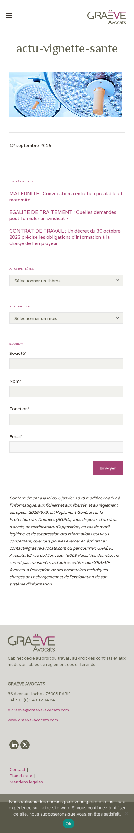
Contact (18, 769)
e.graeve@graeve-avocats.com (38, 710)
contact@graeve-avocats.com (37, 548)
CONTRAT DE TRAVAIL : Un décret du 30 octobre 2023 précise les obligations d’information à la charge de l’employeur (65, 237)
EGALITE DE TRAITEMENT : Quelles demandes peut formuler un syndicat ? (62, 215)
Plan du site (21, 775)
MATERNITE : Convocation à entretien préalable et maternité (65, 196)
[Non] (126, 813)
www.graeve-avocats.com (33, 720)
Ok (68, 823)
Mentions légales (26, 782)
